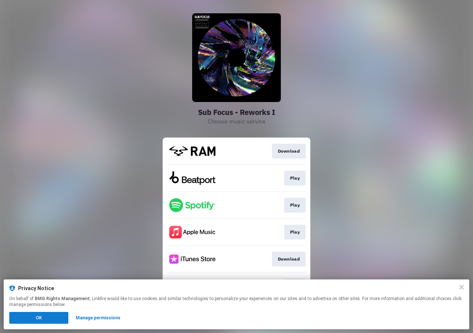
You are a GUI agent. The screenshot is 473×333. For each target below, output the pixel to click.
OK (39, 317)
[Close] (461, 287)
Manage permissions (98, 317)
